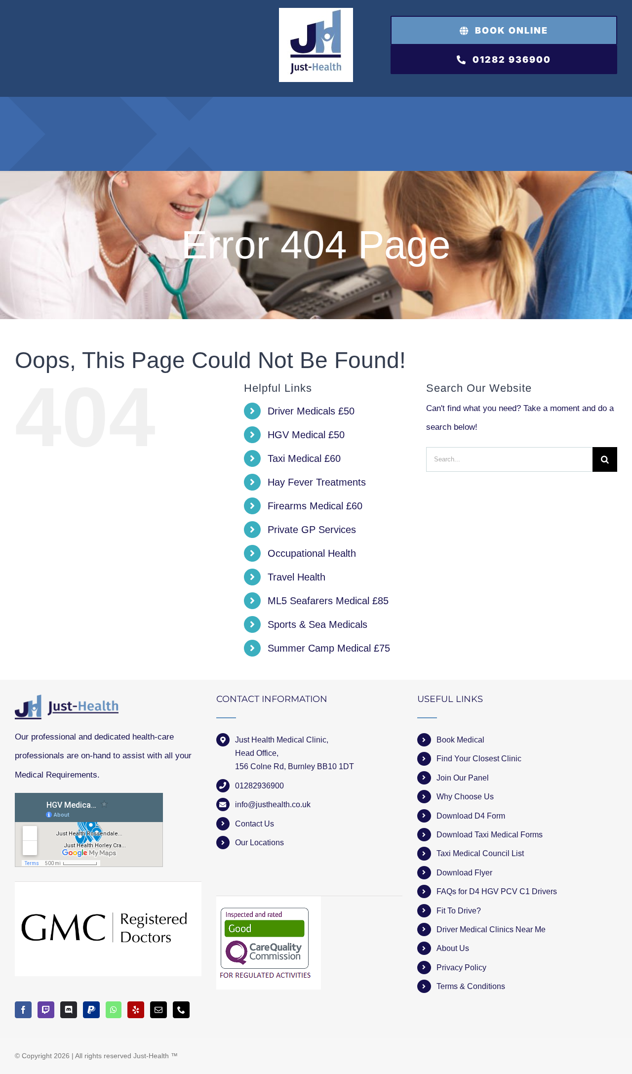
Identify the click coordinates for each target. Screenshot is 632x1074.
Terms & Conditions (470, 986)
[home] (66, 703)
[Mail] (158, 1009)
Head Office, (256, 753)
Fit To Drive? (458, 911)
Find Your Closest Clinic (478, 758)
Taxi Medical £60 (304, 458)
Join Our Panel (462, 778)
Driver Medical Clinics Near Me (491, 929)
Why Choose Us (465, 796)
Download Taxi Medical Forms (489, 834)
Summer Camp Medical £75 (329, 648)
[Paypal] (91, 1009)
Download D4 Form (470, 816)
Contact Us (254, 824)
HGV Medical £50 (306, 434)
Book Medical (460, 740)
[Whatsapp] (113, 1009)
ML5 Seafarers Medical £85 (328, 600)
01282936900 (259, 786)
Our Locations (259, 842)
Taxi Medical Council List (480, 853)
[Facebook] (23, 1009)
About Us (452, 948)
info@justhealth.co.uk (273, 804)
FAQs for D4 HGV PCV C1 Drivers (496, 891)
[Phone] (181, 1009)
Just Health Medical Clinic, (281, 740)
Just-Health (151, 1056)
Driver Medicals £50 (311, 411)
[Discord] (68, 1009)
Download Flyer (464, 872)
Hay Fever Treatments (317, 482)
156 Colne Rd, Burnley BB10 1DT (294, 766)
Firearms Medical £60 (315, 505)
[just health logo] (316, 12)
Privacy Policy (461, 967)
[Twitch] (46, 1009)
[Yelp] (135, 1009)
